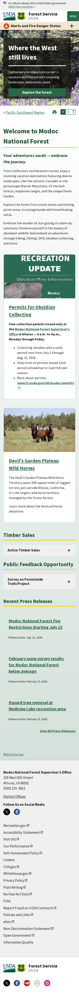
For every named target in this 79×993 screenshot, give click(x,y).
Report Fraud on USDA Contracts (28, 908)
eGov (7, 921)
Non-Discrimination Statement (26, 928)
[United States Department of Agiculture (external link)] (10, 16)
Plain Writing (13, 887)
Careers (9, 860)
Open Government (17, 935)
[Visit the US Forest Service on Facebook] (16, 983)
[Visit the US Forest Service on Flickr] (37, 983)
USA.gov (9, 866)
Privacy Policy (13, 880)
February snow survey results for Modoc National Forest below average (36, 665)
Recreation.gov (14, 825)
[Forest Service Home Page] (21, 16)
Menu (73, 16)
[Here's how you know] (39, 5)
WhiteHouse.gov (15, 873)
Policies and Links (16, 914)
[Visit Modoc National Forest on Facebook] (16, 811)
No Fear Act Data (16, 894)
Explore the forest (37, 92)
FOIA (7, 901)
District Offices (14, 796)
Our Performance (16, 846)
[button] (54, 112)
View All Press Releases (58, 731)
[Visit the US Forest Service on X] (6, 983)
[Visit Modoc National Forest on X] (6, 811)
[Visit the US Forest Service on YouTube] (27, 983)
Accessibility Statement (21, 832)
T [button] (63, 112)
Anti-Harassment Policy (21, 853)
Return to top (13, 754)
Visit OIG (9, 839)
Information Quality (18, 942)
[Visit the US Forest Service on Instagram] (47, 983)
